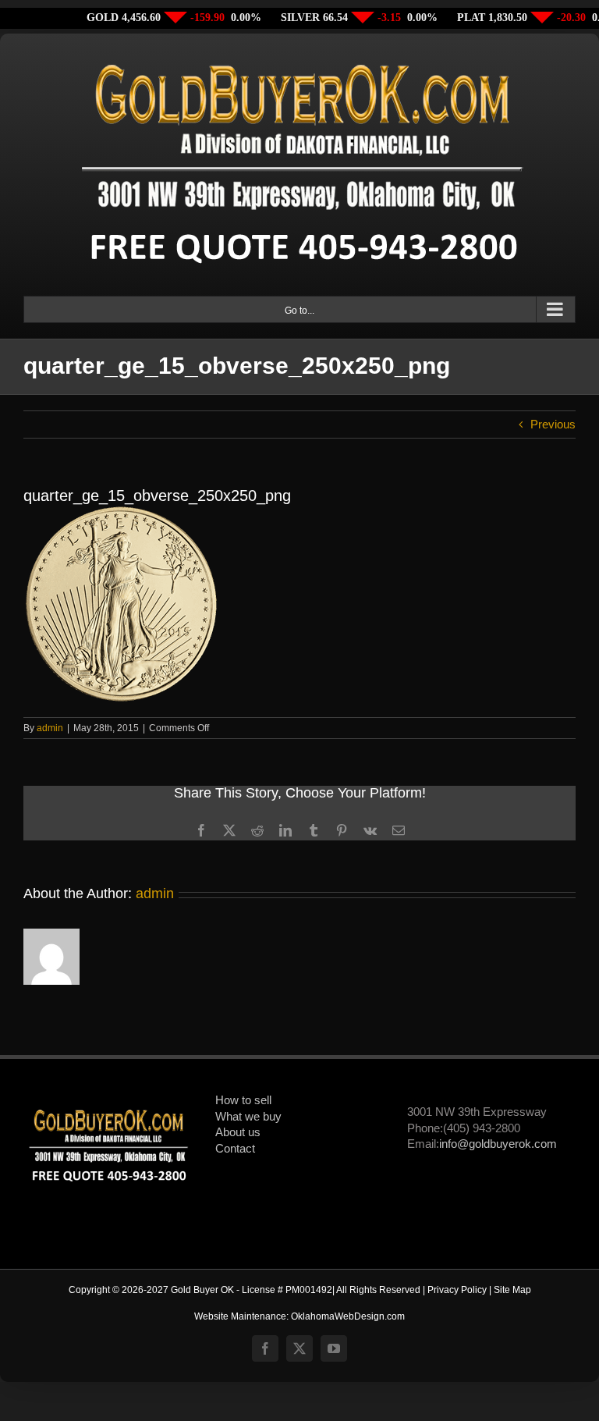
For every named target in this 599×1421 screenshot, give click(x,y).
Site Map (512, 1289)
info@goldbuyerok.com (498, 1144)
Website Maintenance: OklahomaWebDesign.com (299, 1316)
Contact (235, 1148)
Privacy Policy (457, 1289)
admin (50, 728)
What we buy (248, 1116)
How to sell (243, 1100)
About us (238, 1132)
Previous (553, 424)
